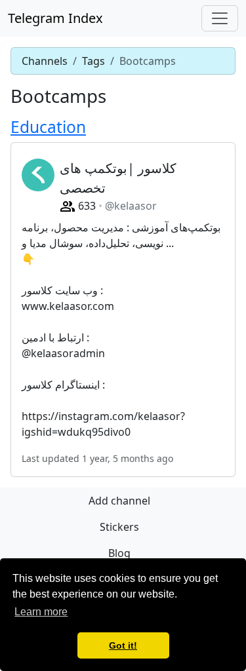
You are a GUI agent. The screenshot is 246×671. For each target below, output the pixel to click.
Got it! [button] (123, 645)
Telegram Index (55, 18)
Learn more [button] (41, 611)
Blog (119, 553)
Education (48, 127)
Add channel (119, 500)
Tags (93, 61)
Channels (45, 61)
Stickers (119, 527)
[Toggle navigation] (219, 18)
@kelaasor (131, 206)
